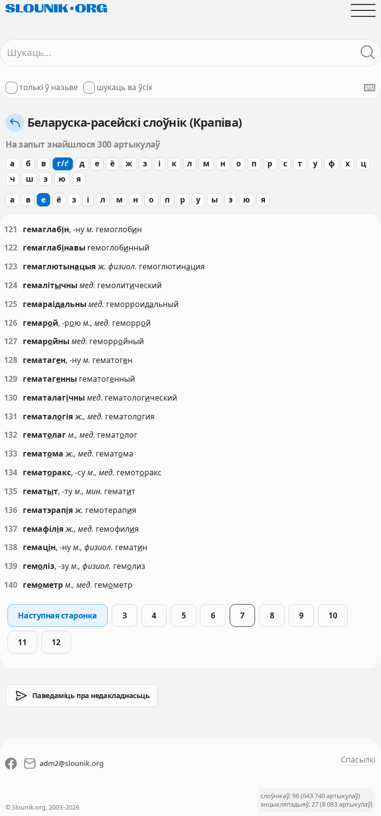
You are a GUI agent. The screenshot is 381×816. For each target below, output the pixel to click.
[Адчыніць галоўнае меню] (363, 10)
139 (10, 566)
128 (10, 360)
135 (10, 491)
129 (10, 378)
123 (10, 266)
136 (10, 510)
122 (10, 247)
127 (10, 341)
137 (10, 528)
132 (10, 434)
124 (10, 285)
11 (22, 642)
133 (10, 453)
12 (56, 642)
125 (10, 304)
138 (10, 547)
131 (10, 416)
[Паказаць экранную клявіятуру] (370, 88)
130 (10, 397)
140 (10, 584)
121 (10, 229)
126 (10, 322)
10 (332, 615)
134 (10, 472)
